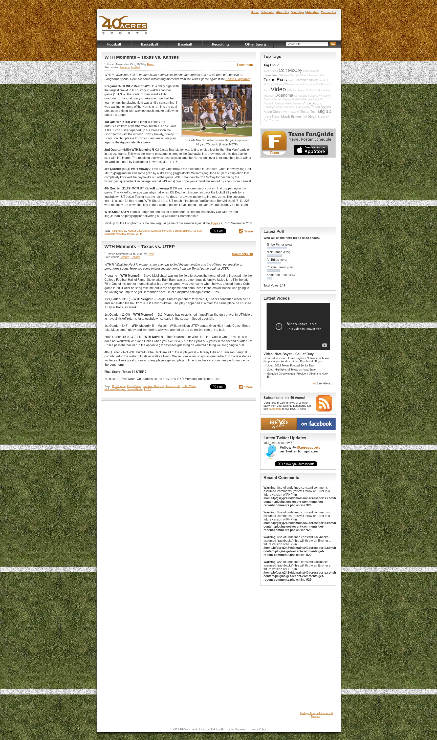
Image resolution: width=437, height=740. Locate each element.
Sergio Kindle (135, 389)
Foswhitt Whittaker (319, 95)
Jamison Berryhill (160, 230)
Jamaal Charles (304, 84)
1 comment (245, 65)
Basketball (149, 44)
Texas (130, 233)
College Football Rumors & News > (316, 715)
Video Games (293, 103)
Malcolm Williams (114, 233)
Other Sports (256, 44)
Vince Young (312, 103)
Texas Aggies (321, 107)
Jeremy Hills (173, 386)
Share (248, 231)
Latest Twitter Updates (285, 438)
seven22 (208, 729)
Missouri (269, 95)
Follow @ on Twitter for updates (300, 449)
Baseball (185, 44)
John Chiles (189, 386)
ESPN (267, 116)
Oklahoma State (309, 99)
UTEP (147, 389)
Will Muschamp (296, 90)
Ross (150, 64)
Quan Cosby (302, 106)
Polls (305, 116)
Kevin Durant (273, 112)
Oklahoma (284, 95)
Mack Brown (291, 117)
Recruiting (220, 44)
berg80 (220, 729)
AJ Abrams (300, 95)
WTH (139, 233)
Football (114, 44)
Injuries (324, 116)
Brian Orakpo (311, 70)
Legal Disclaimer (237, 729)
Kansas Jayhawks (238, 79)
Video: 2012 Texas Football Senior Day (290, 365)
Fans (267, 90)
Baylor (291, 80)
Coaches (271, 75)
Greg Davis (134, 386)
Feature (124, 67)
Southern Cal (316, 75)
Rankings (269, 106)
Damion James (273, 99)
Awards (295, 111)
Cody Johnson (285, 106)
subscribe (275, 408)
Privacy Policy (258, 729)
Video (278, 89)
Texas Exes (275, 79)
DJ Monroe (119, 386)
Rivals (314, 116)
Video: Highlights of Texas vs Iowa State (291, 369)
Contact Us (328, 12)
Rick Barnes (322, 84)
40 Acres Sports (123, 25)
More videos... (324, 383)
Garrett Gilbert (299, 75)
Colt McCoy (119, 230)
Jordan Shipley (182, 230)
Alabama (283, 75)
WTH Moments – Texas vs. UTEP (139, 246)
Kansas (197, 230)
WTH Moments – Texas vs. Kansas (141, 57)
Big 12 (324, 111)
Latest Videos (277, 298)
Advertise (312, 12)
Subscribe (267, 12)
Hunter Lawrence (138, 230)
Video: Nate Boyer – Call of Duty (289, 354)
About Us (282, 12)
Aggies (215, 223)
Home (255, 12)
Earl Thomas (271, 120)
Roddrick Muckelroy (318, 90)
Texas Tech (308, 112)
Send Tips (297, 12)
